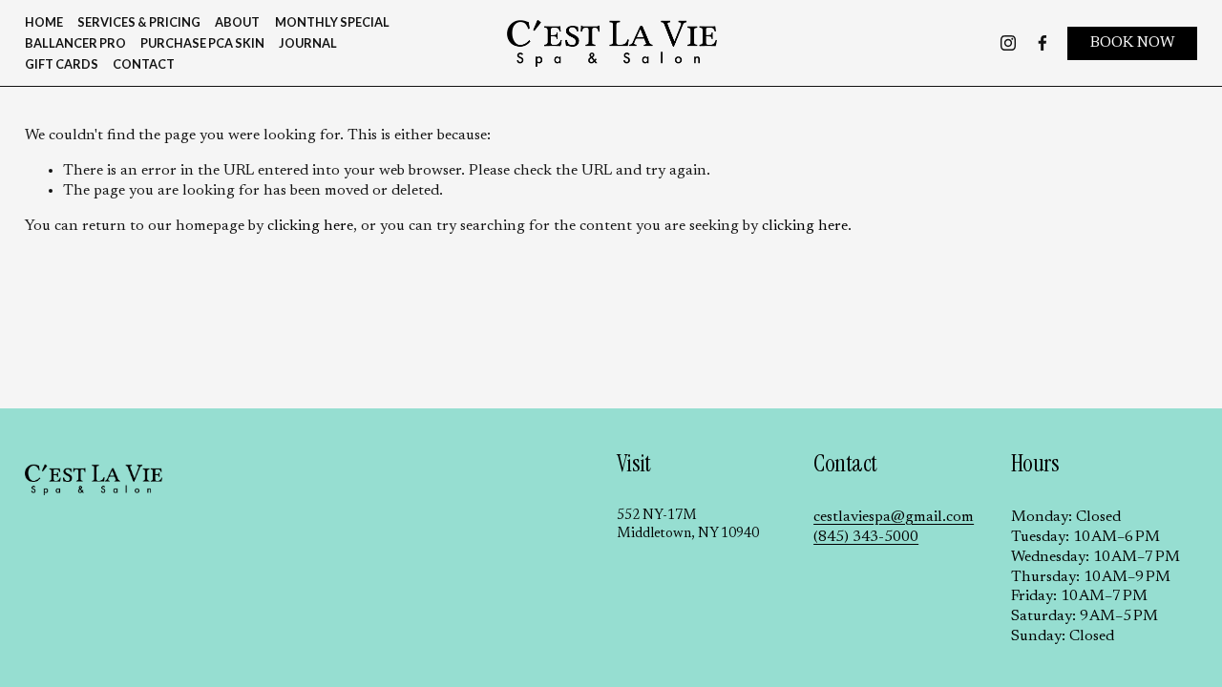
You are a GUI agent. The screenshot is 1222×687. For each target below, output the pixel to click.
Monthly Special (332, 22)
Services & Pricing (138, 22)
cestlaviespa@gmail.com (893, 517)
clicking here (310, 226)
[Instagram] (1008, 42)
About (237, 22)
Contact (144, 64)
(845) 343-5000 (865, 537)
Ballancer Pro (75, 43)
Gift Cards (61, 64)
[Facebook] (1042, 42)
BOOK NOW (1132, 43)
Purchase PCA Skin (202, 43)
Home (44, 22)
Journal (308, 43)
